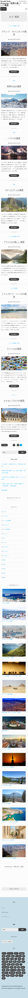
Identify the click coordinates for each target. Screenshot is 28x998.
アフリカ (5, 516)
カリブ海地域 (14, 288)
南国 (13, 956)
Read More (13, 71)
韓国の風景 (4, 490)
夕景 (8, 959)
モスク (16, 953)
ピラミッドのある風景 (7, 694)
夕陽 (12, 959)
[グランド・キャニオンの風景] (14, 49)
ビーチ (4, 953)
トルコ (4, 542)
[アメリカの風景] (14, 363)
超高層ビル (5, 972)
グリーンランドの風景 (7, 621)
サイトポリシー (5, 916)
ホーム (3, 908)
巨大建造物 (5, 961)
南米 (14, 184)
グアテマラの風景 (6, 803)
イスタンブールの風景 (7, 639)
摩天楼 (4, 964)
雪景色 (12, 975)
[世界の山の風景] (14, 101)
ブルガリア (6, 547)
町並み (22, 967)
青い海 (20, 975)
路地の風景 (12, 972)
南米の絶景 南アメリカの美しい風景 (11, 712)
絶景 (8, 970)
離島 (8, 975)
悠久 (23, 961)
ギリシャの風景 (5, 603)
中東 (4, 564)
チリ (4, 538)
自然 (19, 970)
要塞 (23, 970)
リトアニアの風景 (6, 749)
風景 (4, 978)
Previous (5, 445)
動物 (4, 956)
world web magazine (14, 39)
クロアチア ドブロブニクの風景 (10, 821)
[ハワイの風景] (14, 153)
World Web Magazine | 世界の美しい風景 (9, 3)
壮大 (4, 959)
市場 (11, 961)
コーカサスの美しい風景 (8, 657)
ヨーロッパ (14, 395)
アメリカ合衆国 (12, 25)
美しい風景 (13, 970)
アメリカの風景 (14, 349)
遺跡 (24, 972)
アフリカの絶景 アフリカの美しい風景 (11, 676)
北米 (18, 25)
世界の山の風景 (14, 86)
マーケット (10, 953)
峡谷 (19, 959)
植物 (13, 964)
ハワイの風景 (14, 138)
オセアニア (6, 525)
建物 (15, 961)
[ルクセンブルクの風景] (14, 415)
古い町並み (18, 956)
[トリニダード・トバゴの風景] (14, 311)
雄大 (4, 975)
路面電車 (18, 972)
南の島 (8, 956)
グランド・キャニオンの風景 (9, 858)
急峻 (19, 961)
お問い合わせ (5, 912)
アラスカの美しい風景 (14, 242)
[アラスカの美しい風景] (14, 256)
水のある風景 (5, 967)
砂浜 (4, 970)
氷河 (11, 967)
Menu (4, 9)
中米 (4, 568)
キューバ (5, 533)
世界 (14, 80)
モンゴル (5, 551)
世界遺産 (22, 953)
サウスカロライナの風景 (8, 767)
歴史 (17, 964)
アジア (4, 511)
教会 (9, 964)
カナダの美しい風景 (6, 785)
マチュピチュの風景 (14, 190)
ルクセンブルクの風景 (14, 401)
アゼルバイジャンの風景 (8, 840)
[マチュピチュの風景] (14, 205)
